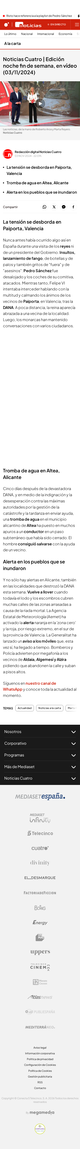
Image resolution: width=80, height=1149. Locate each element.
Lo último (10, 34)
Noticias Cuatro (18, 778)
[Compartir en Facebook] (73, 207)
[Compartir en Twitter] (54, 207)
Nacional (27, 34)
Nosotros (12, 731)
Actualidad (25, 708)
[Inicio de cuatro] (6, 24)
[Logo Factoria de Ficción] (40, 892)
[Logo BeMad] (40, 937)
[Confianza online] (40, 1132)
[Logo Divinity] (40, 863)
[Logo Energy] (40, 922)
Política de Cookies (40, 1070)
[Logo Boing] (40, 907)
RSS (40, 1082)
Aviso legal (40, 1047)
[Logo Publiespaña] (40, 1012)
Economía (65, 34)
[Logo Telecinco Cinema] (40, 967)
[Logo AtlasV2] (40, 997)
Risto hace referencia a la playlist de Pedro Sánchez (39, 16)
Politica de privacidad (40, 1059)
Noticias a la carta (49, 708)
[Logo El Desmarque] (40, 877)
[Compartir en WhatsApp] (44, 207)
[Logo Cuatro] (40, 848)
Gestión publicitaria (40, 1076)
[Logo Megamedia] (42, 1112)
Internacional (45, 34)
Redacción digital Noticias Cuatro (38, 151)
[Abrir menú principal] (77, 24)
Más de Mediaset (19, 766)
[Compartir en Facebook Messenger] (63, 207)
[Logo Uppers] (40, 952)
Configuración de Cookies (40, 1064)
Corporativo (15, 743)
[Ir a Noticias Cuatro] (28, 24)
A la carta (12, 43)
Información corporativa (40, 1053)
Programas (14, 754)
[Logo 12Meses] (40, 982)
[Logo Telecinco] (40, 833)
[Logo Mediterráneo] (40, 1027)
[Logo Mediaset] (40, 799)
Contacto (40, 1088)
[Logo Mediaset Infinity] (40, 818)
